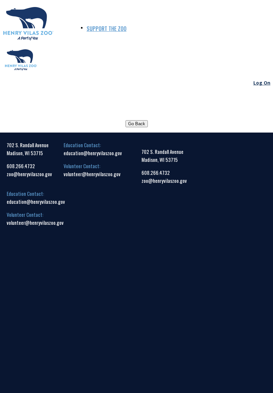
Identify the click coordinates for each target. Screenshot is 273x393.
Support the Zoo (107, 29)
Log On (261, 83)
